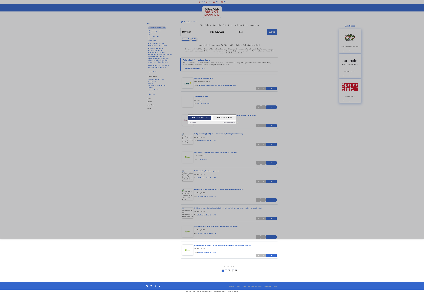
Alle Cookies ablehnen (224, 118)
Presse (238, 286)
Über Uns (251, 286)
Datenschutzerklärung (229, 122)
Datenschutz (267, 286)
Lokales (244, 286)
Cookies (275, 286)
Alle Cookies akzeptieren (200, 118)
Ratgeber (231, 286)
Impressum (258, 286)
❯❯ (236, 270)
